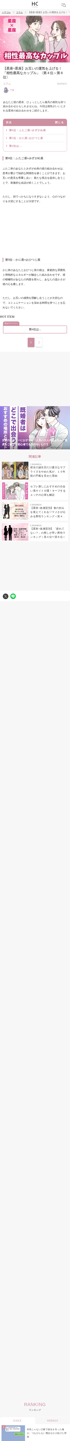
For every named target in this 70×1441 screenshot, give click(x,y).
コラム (19, 12)
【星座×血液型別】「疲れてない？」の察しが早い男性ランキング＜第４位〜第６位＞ (48, 533)
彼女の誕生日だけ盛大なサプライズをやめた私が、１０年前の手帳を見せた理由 (48, 471)
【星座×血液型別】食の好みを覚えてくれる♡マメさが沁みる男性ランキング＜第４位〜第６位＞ (48, 513)
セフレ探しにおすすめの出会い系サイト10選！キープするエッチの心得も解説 (48, 490)
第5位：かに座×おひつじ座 (26, 138)
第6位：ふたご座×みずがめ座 (27, 130)
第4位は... (15, 146)
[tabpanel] (35, 428)
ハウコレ (6, 12)
